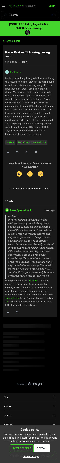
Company (8, 424)
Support (8, 415)
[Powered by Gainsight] (30, 384)
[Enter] (5, 15)
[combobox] (30, 15)
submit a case (12, 298)
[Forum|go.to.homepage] (21, 6)
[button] (4, 6)
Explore (7, 406)
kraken (10, 142)
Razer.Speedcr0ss (19, 210)
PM (9, 301)
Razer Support (12, 40)
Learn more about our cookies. (34, 441)
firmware (32, 280)
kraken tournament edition (32, 142)
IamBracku (16, 72)
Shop (6, 397)
